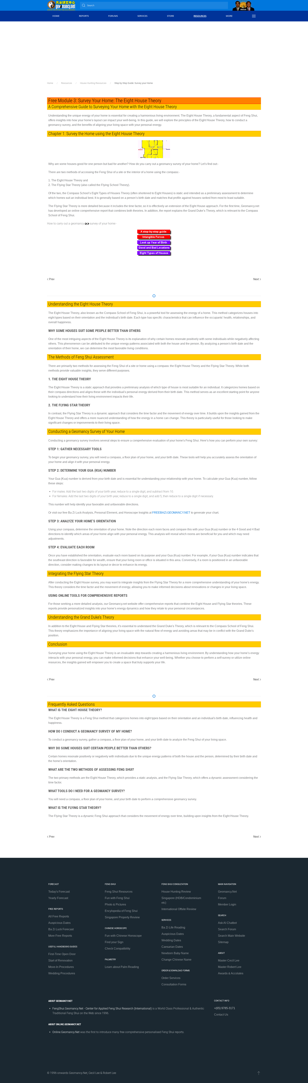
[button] (254, 16)
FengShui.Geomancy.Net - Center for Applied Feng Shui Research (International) (102, 1008)
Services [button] (142, 15)
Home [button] (55, 15)
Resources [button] (200, 15)
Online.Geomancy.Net (65, 1032)
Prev (52, 279)
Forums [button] (113, 15)
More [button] (229, 15)
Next (256, 279)
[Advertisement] (154, 48)
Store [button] (170, 15)
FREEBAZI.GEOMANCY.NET (171, 512)
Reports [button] (84, 15)
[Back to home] (61, 5)
